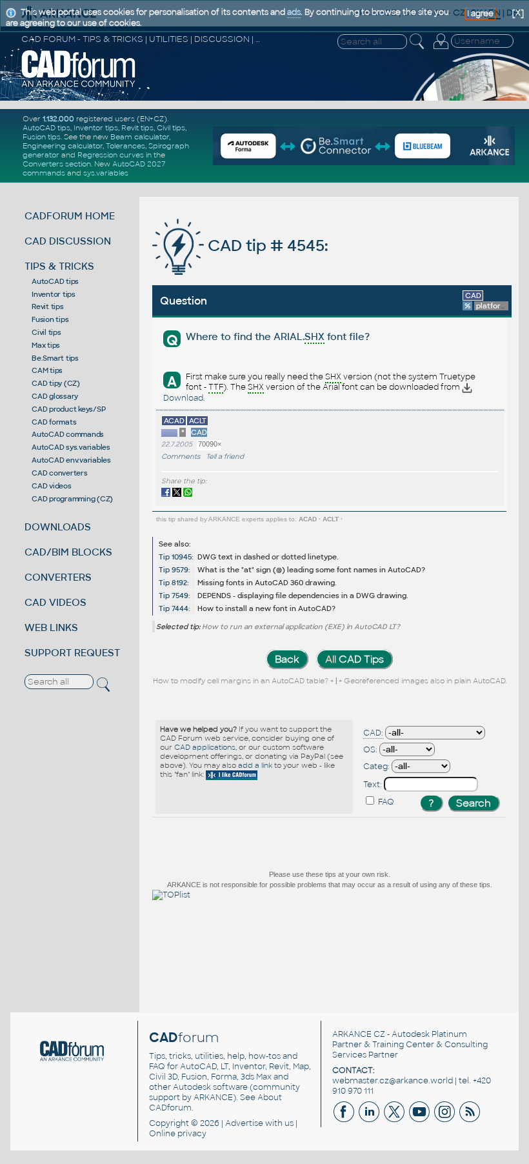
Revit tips (137, 127)
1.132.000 (58, 118)
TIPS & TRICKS (59, 266)
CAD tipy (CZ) (56, 383)
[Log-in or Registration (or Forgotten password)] (441, 49)
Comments (180, 456)
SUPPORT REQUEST (72, 653)
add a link (255, 765)
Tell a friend (225, 456)
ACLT (331, 519)
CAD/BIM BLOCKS (68, 552)
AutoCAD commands (68, 434)
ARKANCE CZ (358, 1034)
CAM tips (47, 370)
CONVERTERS (58, 577)
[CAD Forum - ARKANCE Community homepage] (79, 86)
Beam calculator (139, 136)
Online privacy (177, 1134)
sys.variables (105, 172)
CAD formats (54, 421)
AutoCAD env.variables (71, 460)
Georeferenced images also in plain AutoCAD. (425, 681)
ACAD (308, 519)
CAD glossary (55, 396)
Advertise (244, 1123)
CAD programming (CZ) (72, 498)
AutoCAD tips (46, 127)
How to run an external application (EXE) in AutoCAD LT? (301, 626)
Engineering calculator (63, 145)
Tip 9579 (173, 569)
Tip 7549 (173, 595)
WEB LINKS (51, 627)
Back (287, 659)
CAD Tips (354, 659)
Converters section (57, 163)
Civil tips (171, 127)
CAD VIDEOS (55, 602)
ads (294, 12)
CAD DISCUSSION (68, 241)
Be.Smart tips (55, 358)
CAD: (373, 733)
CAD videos (52, 485)
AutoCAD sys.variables (71, 447)
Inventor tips (96, 127)
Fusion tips (42, 136)
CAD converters (60, 472)
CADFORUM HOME (70, 216)
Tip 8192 (173, 582)
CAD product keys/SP (68, 409)
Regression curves (110, 154)
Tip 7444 (173, 608)
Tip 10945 (175, 556)
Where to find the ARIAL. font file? (278, 336)
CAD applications (204, 747)
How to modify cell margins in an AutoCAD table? (240, 681)
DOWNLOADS (58, 527)
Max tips (46, 345)
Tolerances (125, 145)
